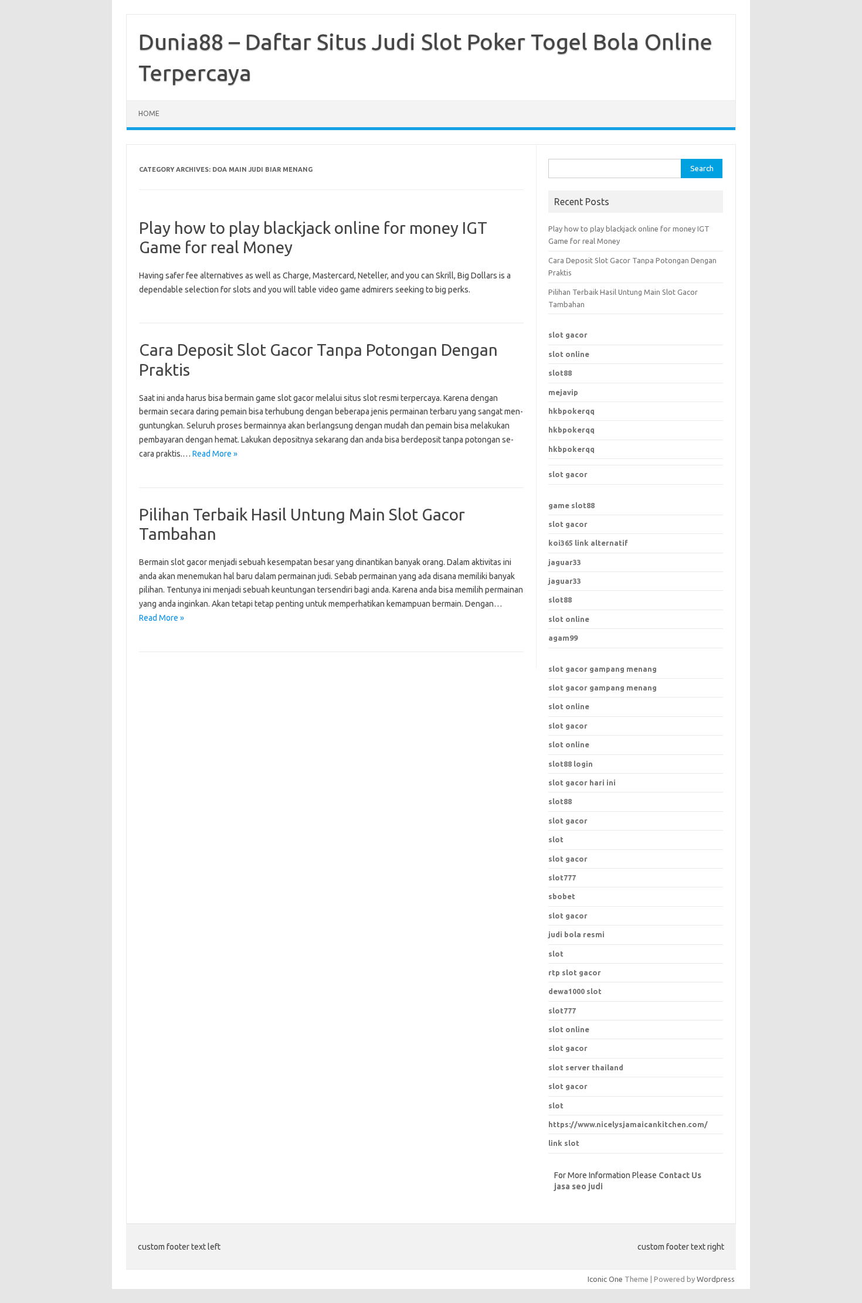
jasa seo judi (578, 1186)
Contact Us (680, 1175)
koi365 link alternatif (588, 543)
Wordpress (716, 1279)
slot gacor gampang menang (602, 669)
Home (148, 113)
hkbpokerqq (571, 411)
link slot (563, 1143)
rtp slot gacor (574, 972)
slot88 (560, 373)
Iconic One (605, 1279)
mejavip (563, 392)
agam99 (563, 638)
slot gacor (568, 335)
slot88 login (570, 764)
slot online (568, 354)
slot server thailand (585, 1067)
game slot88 (571, 505)
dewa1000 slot (575, 991)
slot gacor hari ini (582, 782)
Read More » (214, 453)
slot (556, 839)
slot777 (562, 1010)
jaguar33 (564, 562)
